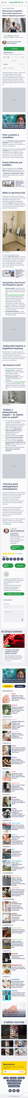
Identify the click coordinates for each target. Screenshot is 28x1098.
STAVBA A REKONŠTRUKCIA (17, 903)
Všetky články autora (15, 547)
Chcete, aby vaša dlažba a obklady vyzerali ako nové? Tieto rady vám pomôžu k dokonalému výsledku (18, 881)
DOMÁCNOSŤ (15, 876)
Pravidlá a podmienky (14, 1080)
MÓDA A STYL (16, 783)
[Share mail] (21, 559)
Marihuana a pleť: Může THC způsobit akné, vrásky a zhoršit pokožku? (18, 776)
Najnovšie (19, 686)
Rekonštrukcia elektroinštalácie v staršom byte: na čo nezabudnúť (17, 908)
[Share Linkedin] (18, 559)
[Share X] (11, 559)
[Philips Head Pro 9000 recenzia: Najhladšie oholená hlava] (21, 1043)
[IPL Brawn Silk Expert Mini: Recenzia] (21, 1052)
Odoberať (21, 1071)
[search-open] (5, 2)
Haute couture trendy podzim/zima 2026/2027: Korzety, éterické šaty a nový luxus (18, 788)
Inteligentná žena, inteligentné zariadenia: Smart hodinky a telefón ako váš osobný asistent (18, 813)
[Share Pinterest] (14, 559)
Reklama (21, 1078)
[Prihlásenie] (2, 2)
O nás (6, 1078)
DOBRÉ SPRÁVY (16, 823)
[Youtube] (14, 1090)
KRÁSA (14, 694)
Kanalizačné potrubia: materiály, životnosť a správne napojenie (18, 931)
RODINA (14, 757)
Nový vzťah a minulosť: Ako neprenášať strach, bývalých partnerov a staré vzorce (19, 750)
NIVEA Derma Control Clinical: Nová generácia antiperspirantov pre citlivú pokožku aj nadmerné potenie (18, 840)
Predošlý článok (6, 565)
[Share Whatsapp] (7, 559)
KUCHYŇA (15, 954)
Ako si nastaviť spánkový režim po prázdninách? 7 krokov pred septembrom (18, 761)
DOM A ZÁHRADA (10, 8)
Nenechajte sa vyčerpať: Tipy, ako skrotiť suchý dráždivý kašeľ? (18, 802)
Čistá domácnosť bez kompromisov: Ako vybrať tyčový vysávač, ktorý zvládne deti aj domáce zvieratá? (18, 984)
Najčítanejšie (8, 686)
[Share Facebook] (3, 559)
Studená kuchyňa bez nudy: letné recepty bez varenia (18, 968)
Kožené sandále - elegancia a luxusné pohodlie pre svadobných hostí (18, 736)
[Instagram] (10, 1090)
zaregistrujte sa (14, 587)
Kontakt (13, 1078)
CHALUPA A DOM (17, 928)
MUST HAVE (15, 731)
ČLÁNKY (14, 797)
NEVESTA (14, 719)
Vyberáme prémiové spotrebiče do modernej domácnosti (18, 957)
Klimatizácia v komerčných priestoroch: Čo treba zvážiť (18, 919)
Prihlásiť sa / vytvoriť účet (14, 594)
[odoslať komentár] (22, 620)
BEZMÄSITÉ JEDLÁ (17, 965)
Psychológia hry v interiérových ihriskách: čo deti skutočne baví (17, 854)
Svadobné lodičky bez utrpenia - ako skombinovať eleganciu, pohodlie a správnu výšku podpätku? (18, 725)
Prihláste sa (7, 579)
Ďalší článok (20, 565)
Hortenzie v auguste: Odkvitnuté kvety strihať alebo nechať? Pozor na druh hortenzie (18, 710)
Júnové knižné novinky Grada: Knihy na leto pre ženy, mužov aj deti (18, 994)
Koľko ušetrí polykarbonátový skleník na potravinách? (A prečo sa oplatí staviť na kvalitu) (18, 866)
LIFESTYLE (15, 705)
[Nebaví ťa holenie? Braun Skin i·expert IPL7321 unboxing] (7, 1052)
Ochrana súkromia (14, 1083)
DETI (13, 849)
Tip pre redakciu (14, 1086)
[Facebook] (18, 1090)
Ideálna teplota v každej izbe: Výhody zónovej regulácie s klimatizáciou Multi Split (17, 944)
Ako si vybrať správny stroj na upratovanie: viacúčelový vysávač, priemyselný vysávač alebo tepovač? (18, 892)
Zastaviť (14, 60)
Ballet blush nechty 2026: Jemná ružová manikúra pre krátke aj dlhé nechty (19, 698)
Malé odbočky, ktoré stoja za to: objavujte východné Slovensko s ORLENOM (18, 827)
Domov (4, 8)
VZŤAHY (14, 746)
